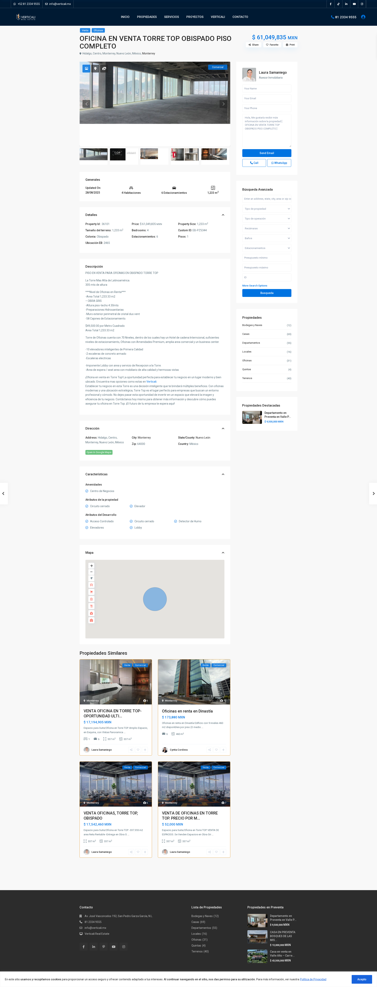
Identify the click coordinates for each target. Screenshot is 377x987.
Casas (245, 333)
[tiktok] (338, 4)
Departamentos (251, 342)
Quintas (246, 369)
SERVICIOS (171, 17)
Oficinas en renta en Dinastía (187, 711)
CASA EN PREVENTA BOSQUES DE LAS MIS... (282, 936)
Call (255, 162)
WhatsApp (280, 162)
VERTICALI (218, 17)
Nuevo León (203, 437)
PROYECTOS (194, 17)
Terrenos (247, 378)
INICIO (125, 17)
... (124, 732)
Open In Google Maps (99, 452)
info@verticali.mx (60, 4)
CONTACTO (240, 17)
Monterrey (148, 53)
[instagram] (362, 4)
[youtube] (354, 4)
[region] (188, 979)
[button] (155, 599)
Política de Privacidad (313, 979)
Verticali (151, 381)
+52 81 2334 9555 (28, 4)
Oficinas (98, 30)
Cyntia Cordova (179, 749)
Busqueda (267, 293)
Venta (85, 30)
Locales (246, 351)
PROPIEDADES (147, 17)
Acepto (361, 979)
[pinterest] (104, 947)
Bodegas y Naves (252, 325)
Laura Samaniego (102, 749)
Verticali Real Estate (97, 933)
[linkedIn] (346, 4)
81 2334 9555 (345, 17)
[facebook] (331, 4)
